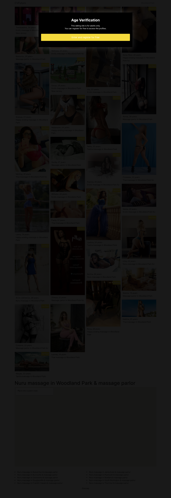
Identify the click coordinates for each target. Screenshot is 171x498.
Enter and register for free (85, 37)
